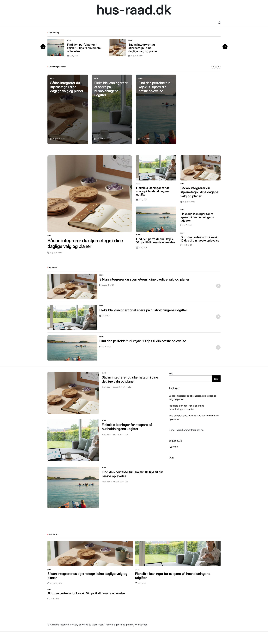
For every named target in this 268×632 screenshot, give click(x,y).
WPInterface (141, 624)
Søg (171, 373)
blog (69, 40)
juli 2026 (173, 447)
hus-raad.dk (134, 9)
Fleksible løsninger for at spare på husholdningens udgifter (111, 89)
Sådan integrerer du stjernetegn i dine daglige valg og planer (142, 48)
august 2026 (175, 440)
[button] (225, 46)
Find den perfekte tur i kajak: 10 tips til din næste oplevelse (84, 48)
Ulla (129, 387)
